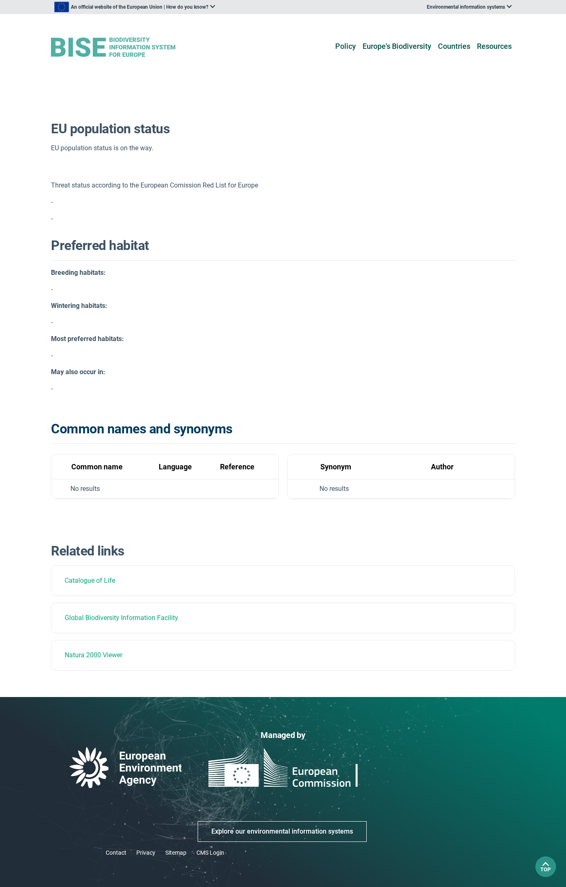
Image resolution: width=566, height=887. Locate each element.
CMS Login (210, 852)
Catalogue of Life (90, 580)
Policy (345, 46)
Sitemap (175, 852)
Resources (494, 46)
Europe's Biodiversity (397, 46)
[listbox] (134, 7)
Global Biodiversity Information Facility (121, 618)
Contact (116, 852)
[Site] (126, 47)
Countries (454, 46)
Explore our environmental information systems (282, 831)
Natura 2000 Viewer (93, 655)
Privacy (145, 852)
